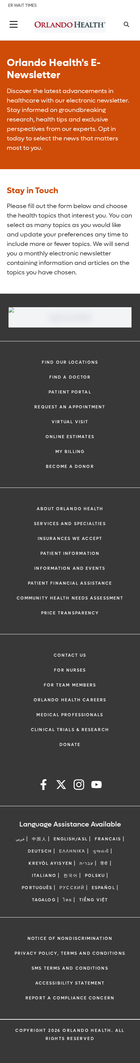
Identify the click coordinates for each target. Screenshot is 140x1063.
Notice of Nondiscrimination (70, 938)
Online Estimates (70, 436)
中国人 (39, 839)
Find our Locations (70, 362)
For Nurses (70, 670)
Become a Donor (70, 466)
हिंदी (104, 863)
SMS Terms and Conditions (70, 968)
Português (37, 887)
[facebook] (43, 785)
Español (103, 887)
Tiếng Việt (93, 900)
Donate (70, 744)
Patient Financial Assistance (70, 583)
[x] (61, 785)
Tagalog (44, 900)
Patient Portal (70, 392)
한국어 (71, 875)
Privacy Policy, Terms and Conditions (70, 953)
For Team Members (70, 685)
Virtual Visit (70, 422)
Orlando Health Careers (70, 700)
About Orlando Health (70, 509)
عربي (20, 839)
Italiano (44, 875)
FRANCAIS (108, 839)
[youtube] (96, 785)
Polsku (95, 875)
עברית (87, 863)
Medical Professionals (69, 715)
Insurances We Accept (70, 538)
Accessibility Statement (70, 983)
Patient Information (70, 553)
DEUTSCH (40, 851)
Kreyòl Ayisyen (50, 863)
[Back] (13, 24)
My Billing (70, 451)
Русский (72, 887)
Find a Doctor (70, 377)
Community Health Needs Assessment (70, 598)
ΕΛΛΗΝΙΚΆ (72, 851)
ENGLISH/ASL (71, 839)
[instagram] (78, 785)
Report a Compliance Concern (70, 998)
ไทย (67, 900)
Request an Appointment (69, 407)
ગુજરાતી (101, 851)
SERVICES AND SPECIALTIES (70, 523)
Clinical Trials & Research (70, 729)
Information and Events (69, 568)
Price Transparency (70, 613)
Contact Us (70, 655)
